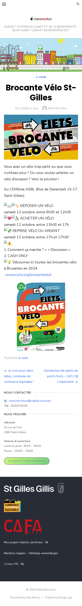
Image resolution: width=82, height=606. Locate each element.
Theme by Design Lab (58, 597)
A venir (41, 77)
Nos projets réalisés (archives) (23, 542)
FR (16, 564)
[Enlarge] (61, 287)
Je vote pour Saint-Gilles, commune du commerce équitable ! (19, 376)
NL (47, 542)
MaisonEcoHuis (57, 108)
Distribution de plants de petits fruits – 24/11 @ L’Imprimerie (61, 376)
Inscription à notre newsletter (27, 461)
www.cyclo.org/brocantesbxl (29, 274)
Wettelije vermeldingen (43, 553)
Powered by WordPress (25, 597)
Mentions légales (15, 553)
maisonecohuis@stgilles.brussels (27, 401)
